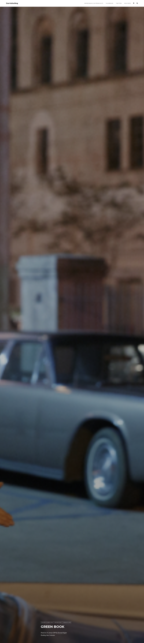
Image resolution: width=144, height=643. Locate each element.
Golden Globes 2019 (47, 622)
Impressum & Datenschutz (93, 3)
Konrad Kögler (62, 633)
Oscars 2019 (57, 622)
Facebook (109, 3)
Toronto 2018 (67, 622)
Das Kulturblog (12, 3)
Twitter (119, 3)
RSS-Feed (127, 3)
